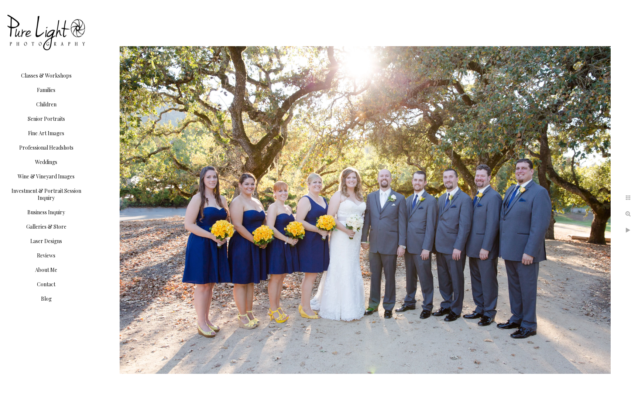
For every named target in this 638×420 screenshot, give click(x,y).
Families (46, 89)
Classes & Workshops (46, 75)
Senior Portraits (46, 118)
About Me (46, 269)
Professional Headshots (46, 147)
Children (46, 104)
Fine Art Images (46, 133)
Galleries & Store (46, 226)
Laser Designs (46, 241)
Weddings (46, 161)
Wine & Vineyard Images (46, 176)
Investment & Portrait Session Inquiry (46, 194)
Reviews (46, 255)
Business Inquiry (46, 212)
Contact (46, 284)
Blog (46, 298)
